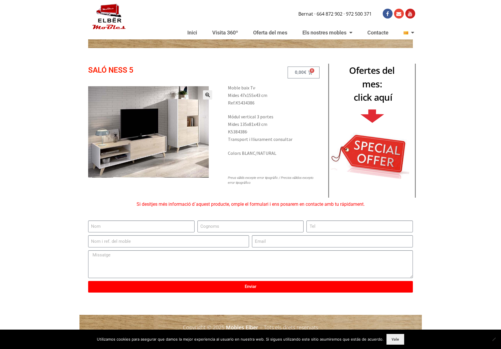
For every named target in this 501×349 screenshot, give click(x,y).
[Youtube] (410, 14)
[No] (494, 339)
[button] (207, 95)
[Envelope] (399, 14)
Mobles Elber (242, 327)
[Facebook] (388, 14)
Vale (395, 339)
